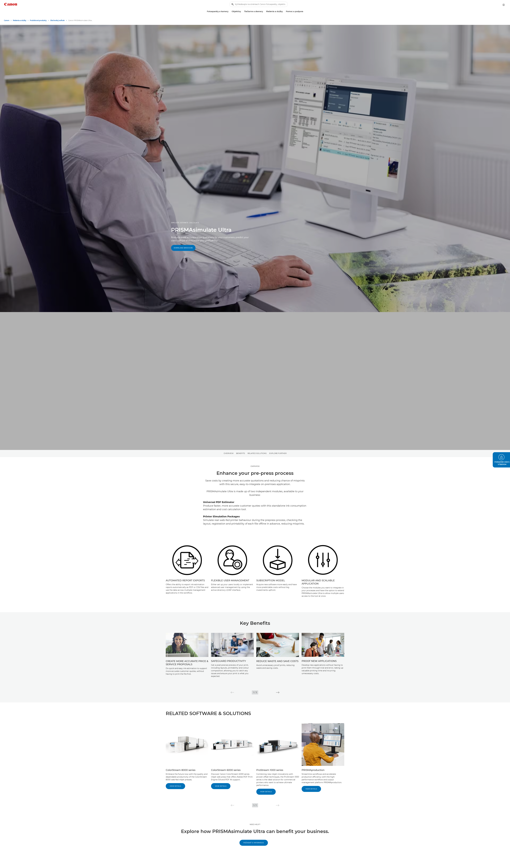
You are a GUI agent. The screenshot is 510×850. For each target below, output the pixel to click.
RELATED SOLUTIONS (257, 453)
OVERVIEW (228, 453)
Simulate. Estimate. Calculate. (185, 223)
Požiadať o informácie (253, 843)
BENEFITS (240, 453)
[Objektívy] (242, 11)
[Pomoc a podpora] (304, 11)
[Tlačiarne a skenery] (264, 11)
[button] (232, 692)
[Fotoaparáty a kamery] (229, 11)
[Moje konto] (504, 5)
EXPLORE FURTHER (277, 453)
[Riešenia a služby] (284, 11)
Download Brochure (183, 248)
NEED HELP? (255, 824)
